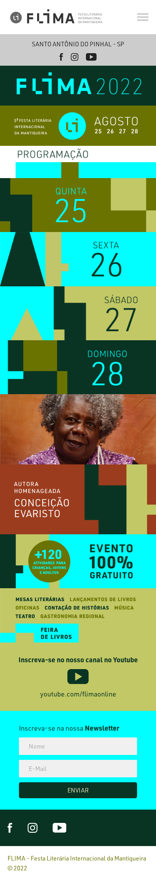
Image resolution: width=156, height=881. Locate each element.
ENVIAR (78, 790)
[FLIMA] (57, 17)
